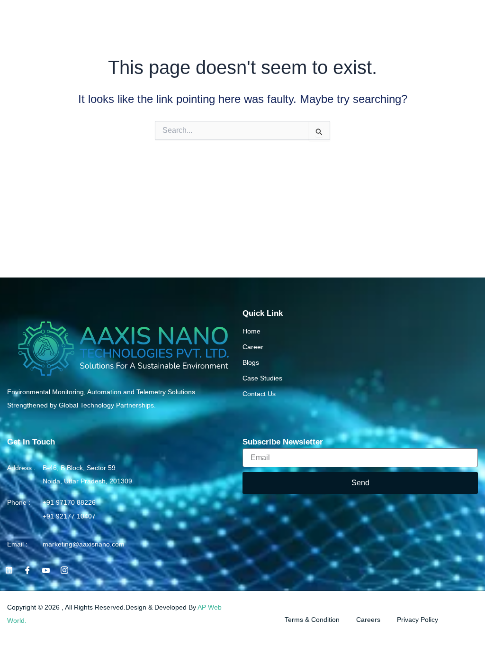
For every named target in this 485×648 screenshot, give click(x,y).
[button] (476, 14)
